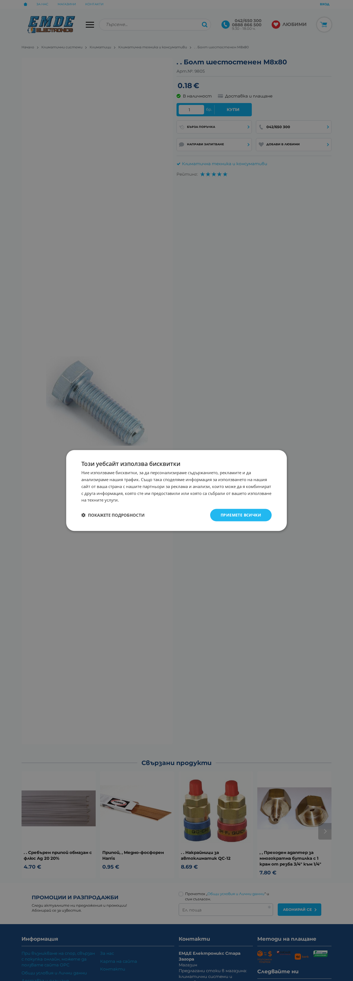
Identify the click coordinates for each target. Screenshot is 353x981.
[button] (113, 515)
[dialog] (176, 490)
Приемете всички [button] (241, 515)
